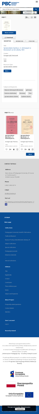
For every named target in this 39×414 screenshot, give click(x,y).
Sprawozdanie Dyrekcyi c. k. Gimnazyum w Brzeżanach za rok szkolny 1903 (11, 137)
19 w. (30, 93)
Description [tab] (7, 41)
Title (6, 271)
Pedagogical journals (11, 251)
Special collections (10, 247)
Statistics (7, 312)
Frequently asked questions (13, 304)
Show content (9, 33)
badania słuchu (26, 96)
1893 (5, 61)
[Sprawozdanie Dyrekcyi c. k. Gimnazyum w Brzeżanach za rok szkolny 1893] (6, 25)
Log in (7, 324)
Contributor (8, 282)
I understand (20, 409)
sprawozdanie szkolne (10, 67)
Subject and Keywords (11, 294)
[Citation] (35, 17)
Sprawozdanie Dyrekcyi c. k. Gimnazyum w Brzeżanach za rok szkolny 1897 (26, 137)
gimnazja (28, 90)
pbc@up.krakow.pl (10, 193)
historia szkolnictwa (10, 93)
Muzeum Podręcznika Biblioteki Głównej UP (17, 240)
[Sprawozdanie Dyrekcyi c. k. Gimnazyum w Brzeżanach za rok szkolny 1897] (27, 125)
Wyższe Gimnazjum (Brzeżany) (14, 90)
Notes (7, 290)
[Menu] (36, 1)
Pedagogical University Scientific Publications (18, 232)
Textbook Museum (10, 236)
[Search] (36, 9)
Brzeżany (22, 93)
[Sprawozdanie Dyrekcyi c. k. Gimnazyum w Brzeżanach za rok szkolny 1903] (11, 125)
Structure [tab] (31, 41)
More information (25, 407)
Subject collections (10, 243)
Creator (7, 279)
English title (8, 275)
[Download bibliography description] (10, 149)
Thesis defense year (11, 286)
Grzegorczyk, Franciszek (11, 55)
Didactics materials (10, 255)
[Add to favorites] (31, 17)
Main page (7, 222)
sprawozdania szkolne (11, 96)
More (30, 154)
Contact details (9, 308)
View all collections (10, 260)
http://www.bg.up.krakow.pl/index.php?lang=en (18, 202)
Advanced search (28, 12)
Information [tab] (19, 41)
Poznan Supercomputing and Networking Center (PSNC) (20, 411)
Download (9, 37)
